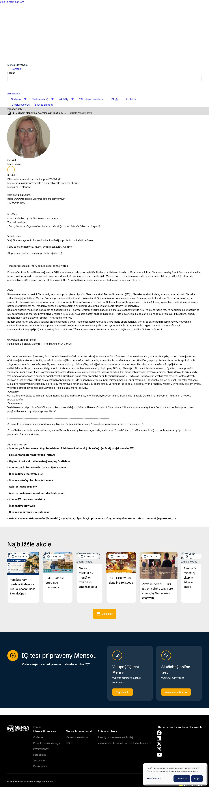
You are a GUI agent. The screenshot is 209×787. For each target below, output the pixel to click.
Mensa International (77, 737)
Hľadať (11, 72)
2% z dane (39, 760)
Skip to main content (12, 1)
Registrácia (122, 692)
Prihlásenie (14, 93)
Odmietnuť (182, 778)
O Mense (14, 100)
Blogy (114, 99)
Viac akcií (107, 613)
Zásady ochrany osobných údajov (117, 737)
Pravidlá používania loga (46, 743)
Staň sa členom (43, 104)
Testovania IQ (38, 100)
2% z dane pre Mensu (91, 99)
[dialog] (175, 774)
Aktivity (62, 100)
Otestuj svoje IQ (21, 104)
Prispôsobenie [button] (154, 778)
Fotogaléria (39, 754)
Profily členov (41, 749)
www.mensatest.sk (176, 692)
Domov (9, 113)
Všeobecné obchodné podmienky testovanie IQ (124, 743)
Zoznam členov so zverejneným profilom (39, 112)
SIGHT (69, 743)
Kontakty (130, 99)
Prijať (197, 778)
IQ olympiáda (40, 766)
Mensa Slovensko (17, 64)
